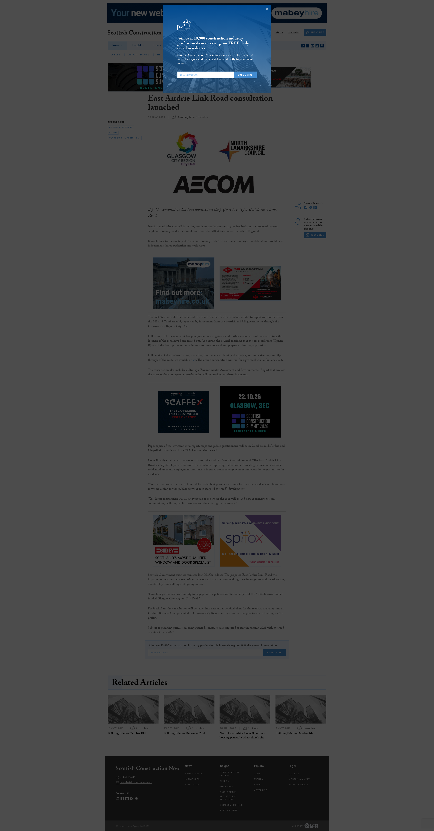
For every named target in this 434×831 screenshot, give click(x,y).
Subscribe (245, 74)
